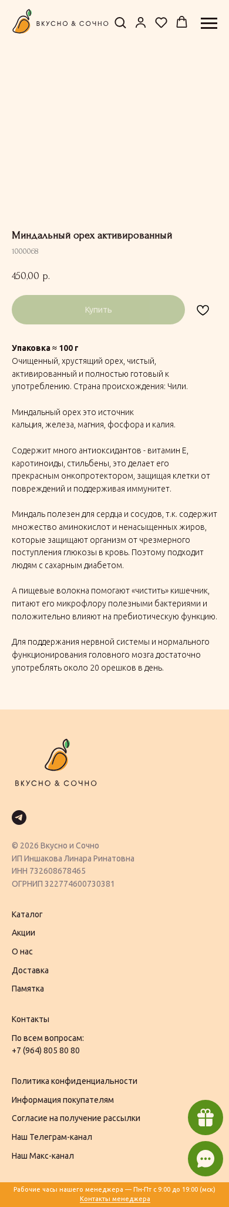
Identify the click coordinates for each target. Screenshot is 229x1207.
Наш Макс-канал (43, 1155)
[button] (120, 23)
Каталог (27, 914)
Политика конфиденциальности (74, 1081)
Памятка (28, 988)
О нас (22, 951)
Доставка (30, 970)
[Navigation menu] (209, 23)
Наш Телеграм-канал (52, 1137)
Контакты (30, 1019)
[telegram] (19, 817)
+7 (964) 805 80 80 (46, 1050)
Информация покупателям (63, 1100)
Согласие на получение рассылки (76, 1118)
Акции (23, 932)
